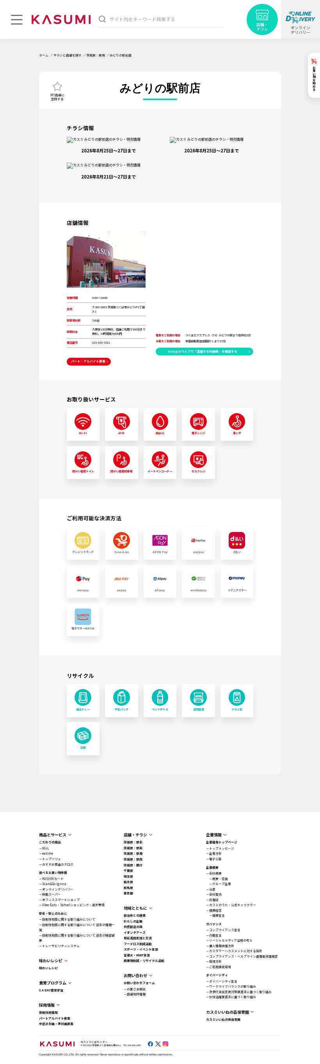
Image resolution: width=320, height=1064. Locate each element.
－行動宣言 (214, 935)
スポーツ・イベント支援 (141, 949)
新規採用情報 (48, 1012)
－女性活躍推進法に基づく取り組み (231, 997)
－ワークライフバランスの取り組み (231, 986)
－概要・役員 (217, 879)
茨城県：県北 (133, 842)
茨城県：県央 (133, 848)
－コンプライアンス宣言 (223, 930)
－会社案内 (214, 894)
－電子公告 (214, 859)
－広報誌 (212, 900)
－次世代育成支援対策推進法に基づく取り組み (239, 992)
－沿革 (210, 889)
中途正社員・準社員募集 (56, 1024)
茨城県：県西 (133, 859)
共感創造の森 (133, 926)
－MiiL (44, 848)
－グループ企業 (218, 884)
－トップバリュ (50, 859)
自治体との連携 (135, 915)
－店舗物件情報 (135, 994)
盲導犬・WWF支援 (137, 955)
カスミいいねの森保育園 (223, 1019)
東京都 (128, 893)
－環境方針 (214, 961)
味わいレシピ (48, 968)
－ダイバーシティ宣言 (221, 981)
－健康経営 (214, 910)
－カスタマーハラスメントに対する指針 (234, 951)
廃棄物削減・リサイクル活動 (144, 960)
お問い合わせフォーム (139, 983)
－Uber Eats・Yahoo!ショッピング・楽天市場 (72, 905)
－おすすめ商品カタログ (56, 864)
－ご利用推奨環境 (218, 967)
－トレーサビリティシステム (59, 946)
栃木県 (128, 882)
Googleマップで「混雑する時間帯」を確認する (202, 351)
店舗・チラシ (135, 835)
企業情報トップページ (221, 842)
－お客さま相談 (135, 989)
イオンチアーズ (135, 932)
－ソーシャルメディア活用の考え (229, 940)
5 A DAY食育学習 (51, 990)
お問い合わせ (135, 975)
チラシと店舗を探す (67, 55)
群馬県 (128, 887)
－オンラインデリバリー (56, 889)
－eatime (46, 853)
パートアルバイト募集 (54, 1018)
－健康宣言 (215, 915)
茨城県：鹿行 (133, 865)
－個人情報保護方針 (220, 946)
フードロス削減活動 (138, 944)
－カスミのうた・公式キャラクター (231, 905)
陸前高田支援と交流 (138, 938)
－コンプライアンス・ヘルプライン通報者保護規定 (242, 956)
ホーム (43, 55)
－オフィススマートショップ (59, 900)
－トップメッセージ (220, 848)
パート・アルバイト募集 (88, 361)
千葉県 (128, 870)
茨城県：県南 (95, 55)
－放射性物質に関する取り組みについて (67, 919)
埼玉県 (128, 876)
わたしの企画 (133, 921)
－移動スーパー (50, 894)
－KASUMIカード (51, 879)
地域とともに (135, 908)
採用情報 (47, 1005)
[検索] (102, 19)
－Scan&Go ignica (52, 884)
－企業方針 (214, 853)
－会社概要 (214, 873)
